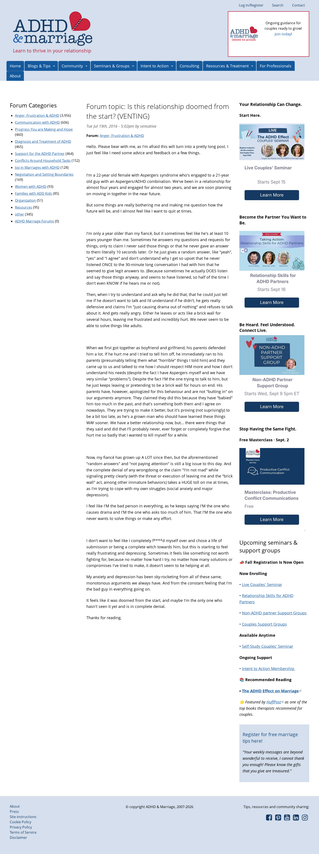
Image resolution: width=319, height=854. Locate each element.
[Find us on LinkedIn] (295, 818)
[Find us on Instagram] (304, 818)
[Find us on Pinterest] (277, 818)
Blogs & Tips (39, 65)
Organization (25, 200)
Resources (23, 207)
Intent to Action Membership (268, 668)
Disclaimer (18, 837)
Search (277, 5)
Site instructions (23, 816)
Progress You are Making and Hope (44, 129)
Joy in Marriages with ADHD (37, 167)
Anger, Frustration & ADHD (122, 135)
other (19, 214)
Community (72, 65)
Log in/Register (251, 5)
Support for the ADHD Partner (40, 153)
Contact (298, 5)
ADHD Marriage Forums (34, 221)
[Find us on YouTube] (287, 818)
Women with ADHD (30, 186)
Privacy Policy (21, 827)
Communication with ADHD (37, 122)
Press (14, 811)
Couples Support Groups (264, 624)
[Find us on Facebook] (269, 818)
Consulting (189, 65)
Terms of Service (23, 832)
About (15, 75)
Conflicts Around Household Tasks (43, 160)
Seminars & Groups (112, 65)
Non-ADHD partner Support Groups (274, 612)
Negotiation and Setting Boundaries (44, 174)
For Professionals (275, 65)
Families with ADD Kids (33, 193)
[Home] (53, 29)
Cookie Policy (20, 822)
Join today (283, 34)
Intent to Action (155, 65)
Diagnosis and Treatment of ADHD (43, 141)
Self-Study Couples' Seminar (267, 646)
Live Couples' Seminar (262, 584)
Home (15, 65)
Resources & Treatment (227, 65)
